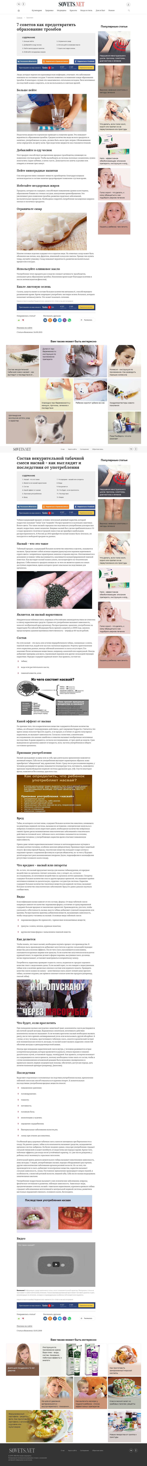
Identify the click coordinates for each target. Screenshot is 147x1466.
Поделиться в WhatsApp (69, 320)
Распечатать (88, 320)
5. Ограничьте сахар (64, 41)
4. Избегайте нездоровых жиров (33, 52)
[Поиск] (129, 10)
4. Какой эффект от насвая (31, 490)
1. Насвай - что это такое (30, 479)
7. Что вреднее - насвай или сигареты (70, 479)
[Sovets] (71, 4)
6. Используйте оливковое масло (68, 45)
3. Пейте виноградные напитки (33, 48)
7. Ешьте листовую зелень (66, 48)
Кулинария (37, 10)
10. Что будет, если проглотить (68, 490)
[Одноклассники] (23, 4)
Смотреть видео (56, 1264)
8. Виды (59, 483)
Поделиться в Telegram (60, 320)
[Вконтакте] (19, 4)
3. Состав (25, 487)
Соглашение (84, 449)
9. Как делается (62, 487)
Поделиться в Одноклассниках (57, 61)
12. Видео (60, 497)
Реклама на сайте (24, 328)
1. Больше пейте (28, 41)
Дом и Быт (100, 10)
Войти (128, 4)
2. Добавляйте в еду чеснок (32, 45)
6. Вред (24, 497)
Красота (73, 10)
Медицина (61, 10)
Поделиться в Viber (65, 320)
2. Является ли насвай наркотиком (34, 483)
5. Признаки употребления (31, 494)
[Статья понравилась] (19, 320)
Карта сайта (72, 449)
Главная (19, 10)
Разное (111, 10)
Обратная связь (97, 449)
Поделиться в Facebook (85, 61)
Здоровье (49, 10)
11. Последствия (62, 494)
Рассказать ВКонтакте (28, 61)
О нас (63, 449)
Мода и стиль (86, 10)
